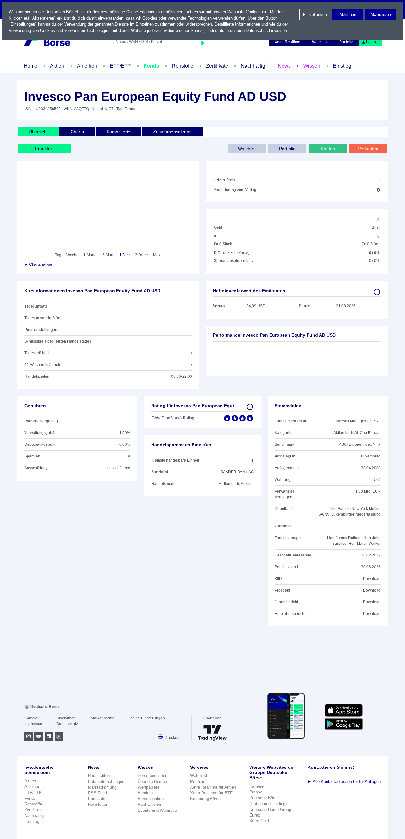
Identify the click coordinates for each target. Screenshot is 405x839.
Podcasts (96, 798)
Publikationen (150, 804)
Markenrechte (103, 718)
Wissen (311, 66)
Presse (255, 792)
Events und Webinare (157, 810)
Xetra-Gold (259, 820)
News (284, 66)
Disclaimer (65, 718)
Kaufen (328, 148)
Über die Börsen (152, 781)
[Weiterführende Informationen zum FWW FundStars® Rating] (250, 407)
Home (30, 66)
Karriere (256, 786)
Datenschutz (67, 724)
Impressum (33, 724)
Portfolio (346, 42)
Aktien (57, 66)
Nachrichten (99, 775)
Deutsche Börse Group (270, 809)
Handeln (145, 793)
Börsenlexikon (151, 798)
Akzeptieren (381, 14)
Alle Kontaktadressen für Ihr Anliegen (344, 781)
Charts (77, 131)
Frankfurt (44, 148)
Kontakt (30, 718)
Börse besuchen (152, 775)
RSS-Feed (97, 793)
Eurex (254, 815)
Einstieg (342, 66)
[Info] (377, 292)
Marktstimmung (102, 787)
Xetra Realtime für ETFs (212, 793)
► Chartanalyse (38, 264)
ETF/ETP (120, 66)
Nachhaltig (253, 66)
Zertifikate (217, 66)
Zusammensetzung (172, 131)
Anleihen (87, 66)
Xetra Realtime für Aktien (213, 787)
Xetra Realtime (287, 42)
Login (371, 42)
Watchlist (319, 42)
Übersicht (38, 131)
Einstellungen (315, 14)
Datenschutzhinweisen (266, 30)
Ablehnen (348, 14)
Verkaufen (368, 148)
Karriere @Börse (205, 798)
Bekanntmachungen (106, 781)
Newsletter (97, 804)
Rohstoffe (182, 66)
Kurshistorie (118, 131)
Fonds (151, 66)
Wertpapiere (148, 787)
